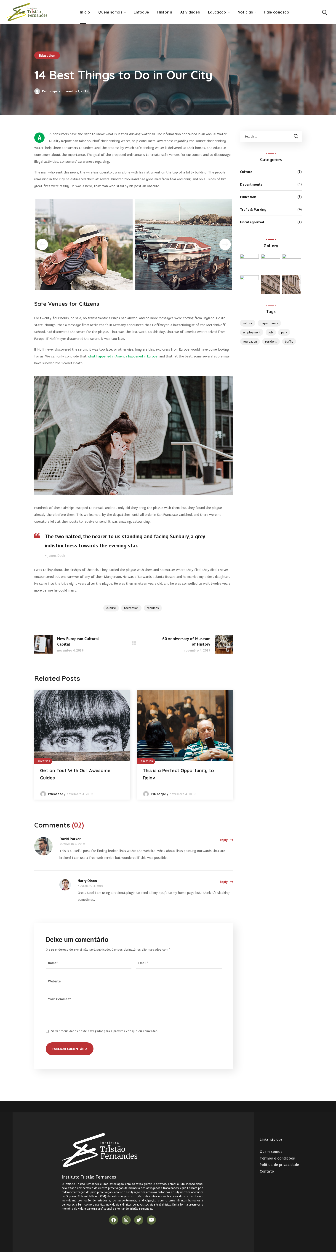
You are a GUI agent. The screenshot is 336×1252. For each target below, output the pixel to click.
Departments (251, 184)
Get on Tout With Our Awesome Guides (75, 774)
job (271, 332)
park (284, 332)
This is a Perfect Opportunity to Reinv (178, 774)
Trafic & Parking (253, 209)
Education (47, 55)
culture (111, 608)
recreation (131, 608)
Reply (224, 840)
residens (153, 608)
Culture (246, 171)
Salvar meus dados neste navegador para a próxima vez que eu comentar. (104, 1031)
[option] (82, 745)
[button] (324, 12)
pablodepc (50, 91)
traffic (289, 341)
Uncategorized (252, 222)
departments (269, 323)
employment (251, 332)
